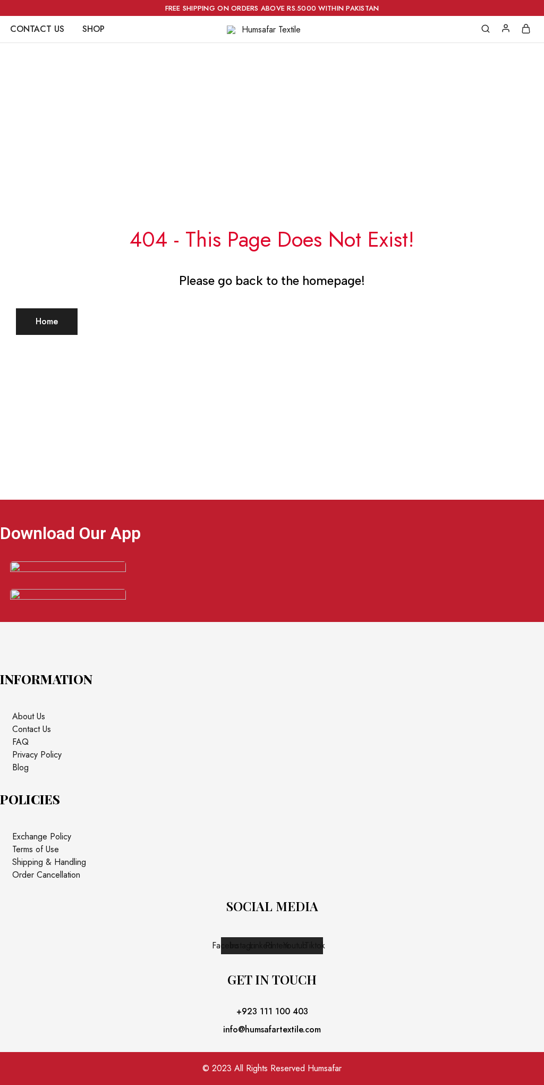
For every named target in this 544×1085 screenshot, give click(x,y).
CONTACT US (37, 29)
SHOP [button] (93, 29)
